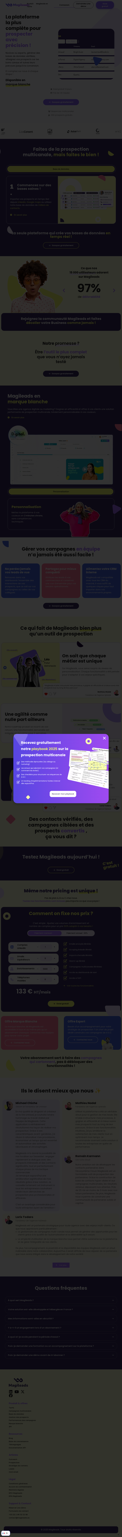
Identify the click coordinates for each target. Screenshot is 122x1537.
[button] (104, 738)
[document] (61, 768)
